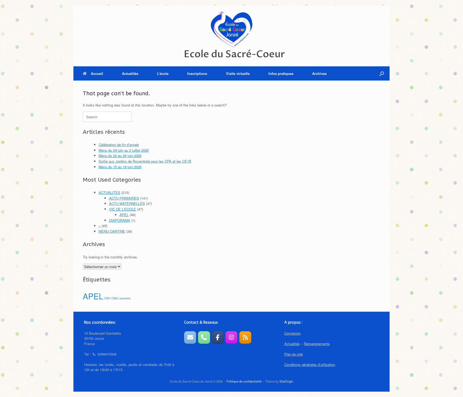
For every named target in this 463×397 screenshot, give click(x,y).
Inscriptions (197, 73)
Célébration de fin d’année (119, 144)
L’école (163, 73)
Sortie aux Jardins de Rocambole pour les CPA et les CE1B (145, 161)
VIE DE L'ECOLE (122, 209)
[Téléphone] (204, 337)
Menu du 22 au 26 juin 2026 (120, 155)
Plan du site (293, 354)
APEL (124, 214)
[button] (382, 73)
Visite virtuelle (238, 73)
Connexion (292, 333)
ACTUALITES (109, 192)
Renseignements (317, 343)
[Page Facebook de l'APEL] (218, 337)
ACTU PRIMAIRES (124, 198)
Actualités (130, 73)
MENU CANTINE (112, 231)
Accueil (97, 73)
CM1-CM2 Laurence (117, 298)
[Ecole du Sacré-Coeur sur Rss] (245, 337)
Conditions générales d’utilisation (309, 364)
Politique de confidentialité (244, 381)
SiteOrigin (286, 381)
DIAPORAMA (119, 220)
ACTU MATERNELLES (127, 203)
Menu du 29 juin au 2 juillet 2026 (124, 150)
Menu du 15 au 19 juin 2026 (120, 166)
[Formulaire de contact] (190, 337)
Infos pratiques (280, 73)
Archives (319, 73)
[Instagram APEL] (231, 337)
